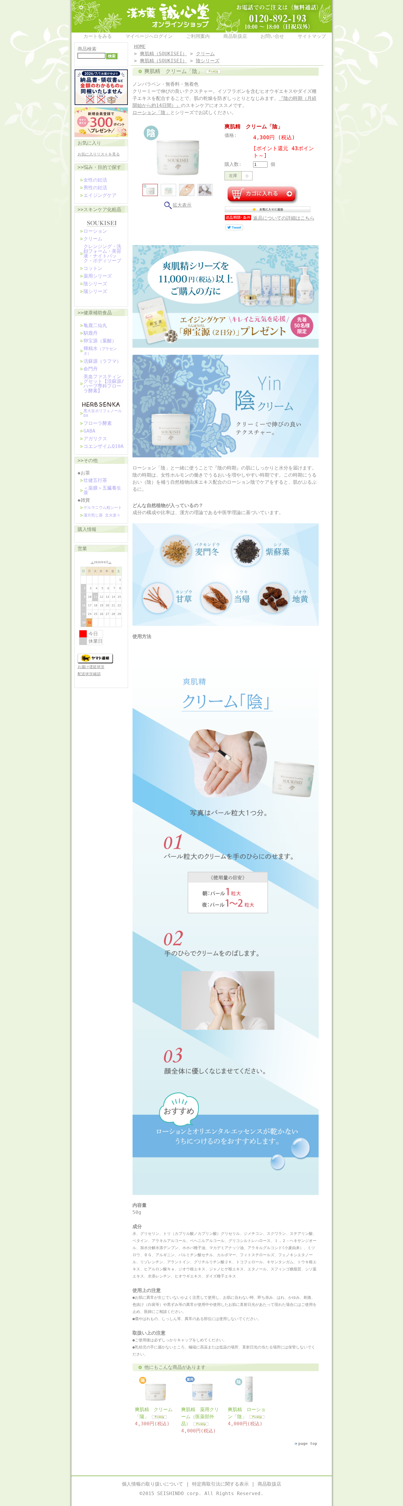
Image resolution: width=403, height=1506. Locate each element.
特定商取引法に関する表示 (220, 1484)
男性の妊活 (95, 187)
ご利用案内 (198, 36)
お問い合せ (272, 36)
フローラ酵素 (97, 423)
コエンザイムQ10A (103, 446)
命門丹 (90, 369)
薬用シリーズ (97, 276)
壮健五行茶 (95, 480)
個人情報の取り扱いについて (152, 1484)
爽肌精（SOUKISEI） (163, 53)
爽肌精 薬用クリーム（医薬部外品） (200, 1416)
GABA (89, 431)
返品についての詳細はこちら (283, 218)
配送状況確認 (89, 674)
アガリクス (95, 438)
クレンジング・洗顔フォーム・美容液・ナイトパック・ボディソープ (102, 253)
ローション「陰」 (151, 112)
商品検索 (87, 49)
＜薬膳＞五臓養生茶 (102, 490)
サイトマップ (312, 36)
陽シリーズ (95, 291)
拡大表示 (182, 205)
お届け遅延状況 (91, 667)
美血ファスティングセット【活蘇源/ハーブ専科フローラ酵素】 (103, 383)
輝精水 (100, 351)
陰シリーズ (95, 283)
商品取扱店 (235, 36)
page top (307, 1443)
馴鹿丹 (90, 333)
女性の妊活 (95, 180)
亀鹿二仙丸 (95, 325)
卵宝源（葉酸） (100, 341)
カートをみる (97, 36)
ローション (95, 231)
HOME (140, 46)
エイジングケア (100, 195)
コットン (92, 268)
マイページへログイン (149, 36)
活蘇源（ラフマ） (102, 361)
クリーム (92, 239)
